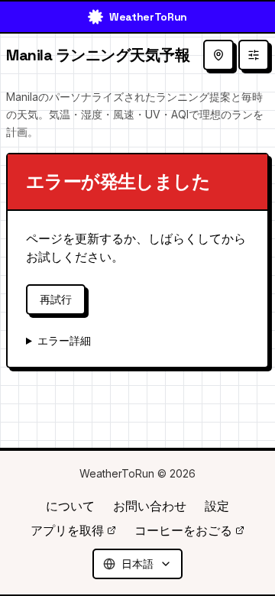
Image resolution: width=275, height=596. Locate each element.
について (70, 505)
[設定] (253, 55)
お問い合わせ (149, 505)
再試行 (56, 299)
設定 (217, 505)
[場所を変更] (218, 55)
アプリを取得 (67, 530)
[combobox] (137, 564)
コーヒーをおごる (183, 530)
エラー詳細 (64, 340)
